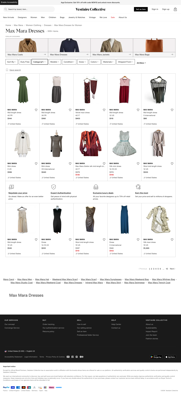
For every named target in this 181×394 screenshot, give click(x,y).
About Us (123, 17)
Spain (41, 391)
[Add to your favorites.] (36, 109)
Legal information (30, 357)
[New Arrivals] (16, 17)
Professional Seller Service (88, 335)
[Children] (58, 17)
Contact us (115, 328)
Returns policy (48, 331)
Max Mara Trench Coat (159, 282)
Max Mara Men (24, 279)
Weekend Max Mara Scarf (65, 279)
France (5, 391)
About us (149, 324)
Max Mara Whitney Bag (163, 279)
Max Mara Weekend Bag (137, 279)
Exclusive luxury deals (103, 192)
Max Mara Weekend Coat (48, 282)
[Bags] (66, 17)
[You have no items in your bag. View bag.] (175, 9)
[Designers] (29, 17)
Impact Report (151, 331)
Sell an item (141, 9)
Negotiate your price (17, 192)
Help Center (116, 324)
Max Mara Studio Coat (22, 282)
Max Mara (18, 25)
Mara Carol (8, 279)
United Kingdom (14, 391)
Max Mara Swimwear (134, 282)
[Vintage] (98, 17)
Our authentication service (53, 328)
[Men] (47, 17)
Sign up (165, 9)
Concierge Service (12, 328)
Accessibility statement (13, 357)
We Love (103, 17)
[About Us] (129, 17)
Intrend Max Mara (94, 282)
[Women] (39, 17)
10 (167, 268)
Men (43, 17)
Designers (22, 17)
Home (8, 25)
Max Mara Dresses (73, 282)
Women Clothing (33, 25)
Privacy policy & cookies (55, 357)
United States (25, 391)
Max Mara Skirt (113, 282)
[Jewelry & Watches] (87, 17)
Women (34, 17)
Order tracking (48, 324)
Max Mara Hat (42, 279)
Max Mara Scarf (89, 279)
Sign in (155, 9)
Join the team (151, 335)
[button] (175, 9)
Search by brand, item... (17, 9)
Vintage (92, 17)
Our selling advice (84, 328)
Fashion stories (152, 338)
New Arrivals (8, 17)
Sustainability (151, 328)
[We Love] (109, 17)
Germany (35, 391)
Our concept (10, 324)
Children (52, 17)
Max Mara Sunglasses (111, 279)
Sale (113, 17)
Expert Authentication (61, 192)
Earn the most (141, 192)
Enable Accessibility (9, 2)
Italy (46, 391)
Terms (41, 357)
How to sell (81, 324)
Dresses (47, 25)
